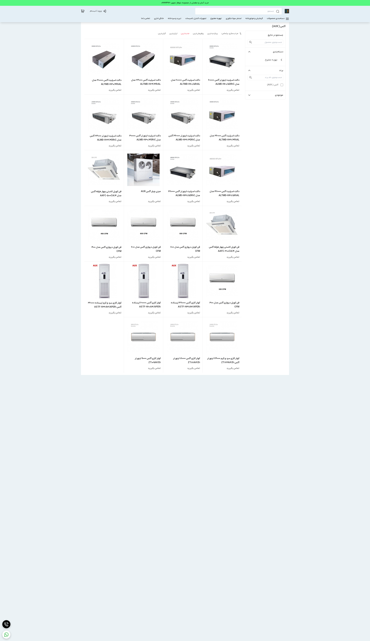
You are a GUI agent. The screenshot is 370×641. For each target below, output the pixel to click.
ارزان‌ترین (173, 33)
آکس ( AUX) (272, 84)
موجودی (279, 95)
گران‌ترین (162, 33)
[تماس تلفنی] (6, 624)
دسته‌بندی (278, 51)
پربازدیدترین (212, 33)
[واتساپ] (6, 635)
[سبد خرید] (82, 11)
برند (281, 70)
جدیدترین (185, 33)
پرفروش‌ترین (198, 33)
